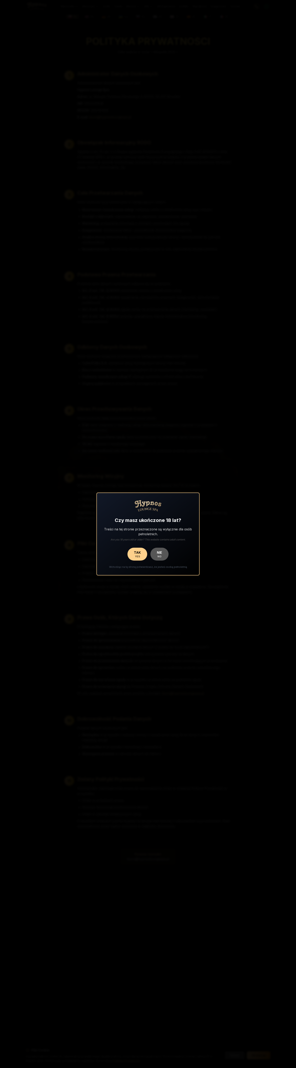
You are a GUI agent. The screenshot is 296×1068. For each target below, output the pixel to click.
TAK (137, 554)
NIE (159, 554)
